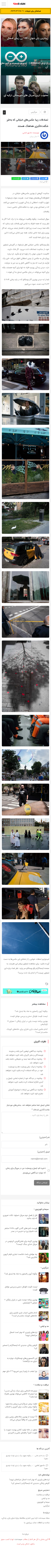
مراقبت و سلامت (41, 1384)
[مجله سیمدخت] (19, 3)
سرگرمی (34, 112)
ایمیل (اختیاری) (43, 1151)
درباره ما (25, 1534)
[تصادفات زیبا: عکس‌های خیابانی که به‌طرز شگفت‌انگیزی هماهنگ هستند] (25, 158)
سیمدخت (18, 1539)
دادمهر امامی (40, 1465)
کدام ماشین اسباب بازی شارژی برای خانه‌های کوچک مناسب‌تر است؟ (27, 1031)
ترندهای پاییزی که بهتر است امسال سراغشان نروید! (29, 1479)
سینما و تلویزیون (41, 1209)
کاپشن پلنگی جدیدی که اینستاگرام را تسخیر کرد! (30, 1483)
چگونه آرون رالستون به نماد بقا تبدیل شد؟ (31, 1011)
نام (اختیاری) (44, 1137)
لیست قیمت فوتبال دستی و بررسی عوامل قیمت (29, 1016)
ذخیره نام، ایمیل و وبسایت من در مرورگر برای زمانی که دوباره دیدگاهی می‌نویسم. (26, 1170)
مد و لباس (44, 1326)
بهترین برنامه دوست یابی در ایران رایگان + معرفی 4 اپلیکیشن (27, 1023)
